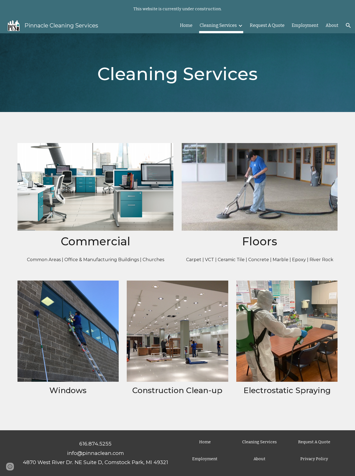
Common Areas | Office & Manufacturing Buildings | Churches (95, 259)
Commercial (95, 241)
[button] (348, 25)
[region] (177, 9)
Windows (68, 390)
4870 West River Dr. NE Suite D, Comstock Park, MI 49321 (95, 462)
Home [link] (186, 25)
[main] (177, 72)
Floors (259, 241)
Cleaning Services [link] (218, 25)
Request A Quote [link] (267, 25)
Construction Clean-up (177, 390)
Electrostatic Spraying (287, 390)
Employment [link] (305, 25)
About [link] (332, 25)
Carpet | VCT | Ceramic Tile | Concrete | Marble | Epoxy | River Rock (259, 259)
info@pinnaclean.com (95, 453)
